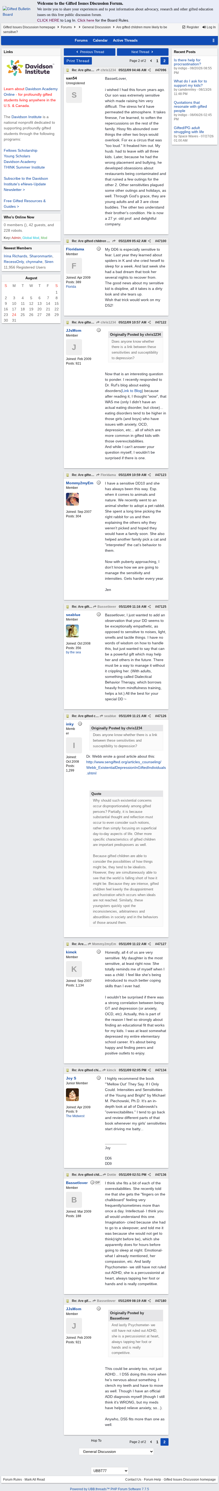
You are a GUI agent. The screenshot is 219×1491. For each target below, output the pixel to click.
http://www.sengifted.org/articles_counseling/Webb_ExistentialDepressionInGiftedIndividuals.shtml (126, 767)
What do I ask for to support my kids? (190, 83)
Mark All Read (35, 1479)
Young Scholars (17, 156)
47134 (161, 1070)
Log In (211, 27)
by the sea (73, 652)
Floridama (108, 475)
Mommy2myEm (103, 944)
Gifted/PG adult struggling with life (189, 130)
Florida (71, 287)
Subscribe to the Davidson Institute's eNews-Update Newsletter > (26, 184)
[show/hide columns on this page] (213, 40)
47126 (161, 716)
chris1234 (108, 70)
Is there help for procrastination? (187, 62)
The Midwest (75, 1116)
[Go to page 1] (151, 61)
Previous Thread (91, 52)
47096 (161, 70)
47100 (161, 241)
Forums (66, 27)
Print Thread (78, 61)
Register (192, 27)
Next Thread (140, 52)
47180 (161, 1301)
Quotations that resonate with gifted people (190, 106)
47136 (161, 1175)
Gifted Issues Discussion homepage (29, 27)
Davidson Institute (26, 117)
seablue (109, 716)
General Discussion (96, 27)
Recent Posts (184, 52)
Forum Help (152, 1479)
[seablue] (72, 636)
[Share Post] (149, 70)
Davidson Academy (20, 161)
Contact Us (133, 1479)
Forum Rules (12, 1479)
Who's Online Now (19, 217)
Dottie (111, 1175)
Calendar (100, 40)
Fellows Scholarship (20, 150)
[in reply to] (114, 241)
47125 (161, 607)
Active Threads (125, 40)
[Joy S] (72, 1100)
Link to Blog (132, 391)
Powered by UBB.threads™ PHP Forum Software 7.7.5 (109, 1489)
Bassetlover (106, 607)
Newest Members (18, 248)
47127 (161, 944)
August (31, 278)
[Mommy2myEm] (72, 504)
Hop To (96, 1440)
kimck (111, 1070)
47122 (161, 322)
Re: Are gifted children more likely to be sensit (107, 241)
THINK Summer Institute (24, 167)
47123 (161, 475)
